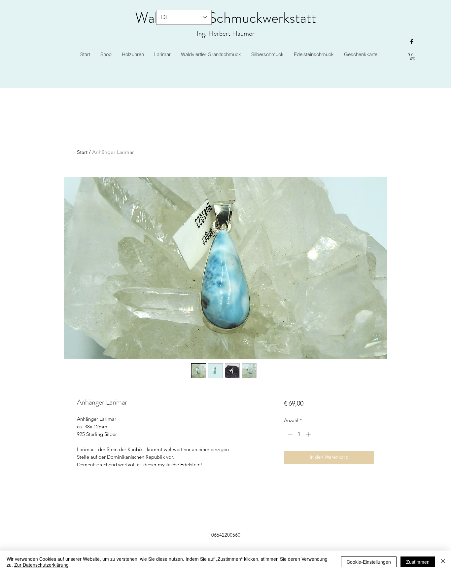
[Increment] (308, 434)
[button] (412, 57)
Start (82, 152)
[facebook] (411, 41)
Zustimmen (418, 561)
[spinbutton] (299, 434)
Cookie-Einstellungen (369, 561)
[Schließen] (443, 562)
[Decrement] (289, 434)
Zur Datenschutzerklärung (41, 564)
